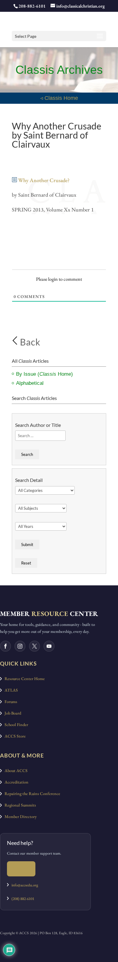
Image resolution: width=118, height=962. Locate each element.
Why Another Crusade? (44, 180)
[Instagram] (20, 646)
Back (29, 341)
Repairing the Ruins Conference (31, 793)
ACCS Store (14, 736)
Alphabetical (30, 383)
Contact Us (21, 868)
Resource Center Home (23, 678)
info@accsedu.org (24, 885)
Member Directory (19, 816)
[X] (34, 646)
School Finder (15, 724)
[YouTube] (49, 646)
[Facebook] (5, 646)
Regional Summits (19, 805)
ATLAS (10, 690)
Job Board (11, 713)
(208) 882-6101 (21, 898)
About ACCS (15, 770)
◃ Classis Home (59, 98)
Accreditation (15, 782)
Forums (9, 701)
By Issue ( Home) (44, 374)
